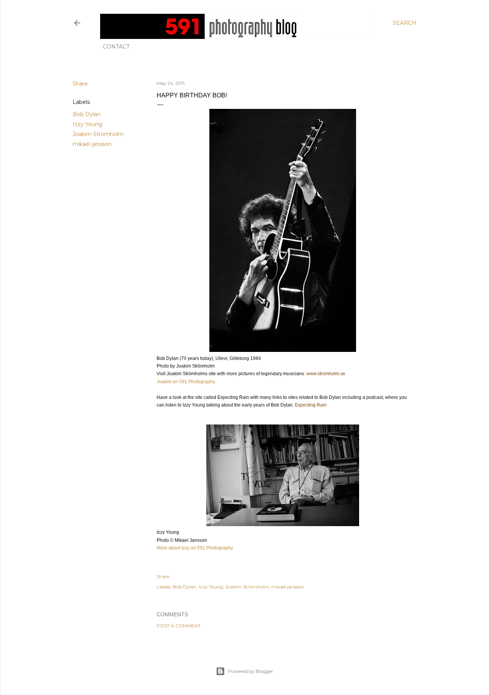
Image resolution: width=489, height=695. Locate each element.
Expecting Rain (310, 405)
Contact (116, 46)
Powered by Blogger (250, 671)
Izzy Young (87, 124)
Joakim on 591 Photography (186, 381)
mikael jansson (92, 144)
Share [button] (80, 83)
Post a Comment (179, 626)
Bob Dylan (86, 114)
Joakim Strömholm (98, 134)
